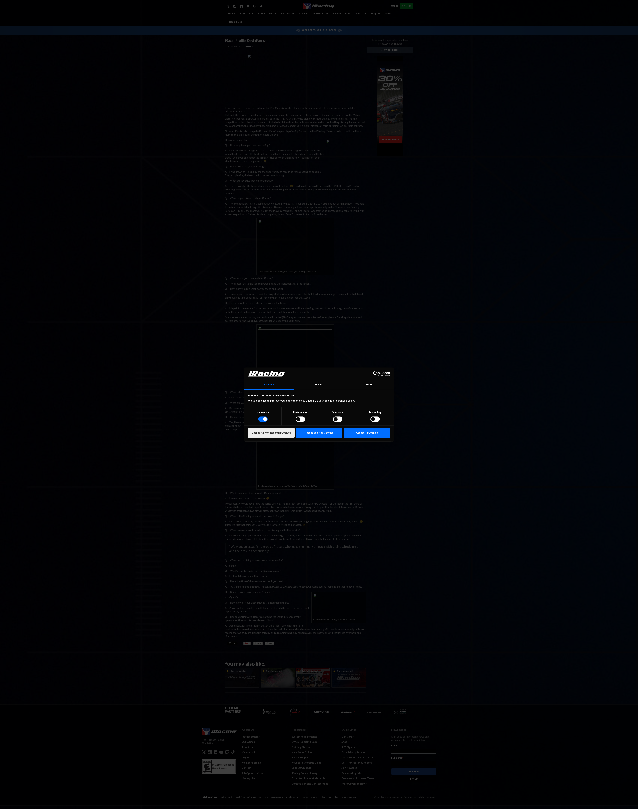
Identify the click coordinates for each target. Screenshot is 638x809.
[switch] (300, 419)
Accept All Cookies (367, 432)
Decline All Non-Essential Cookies (271, 432)
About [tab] (368, 384)
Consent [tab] (269, 384)
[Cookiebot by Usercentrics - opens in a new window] (375, 373)
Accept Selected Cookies (319, 432)
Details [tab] (319, 384)
